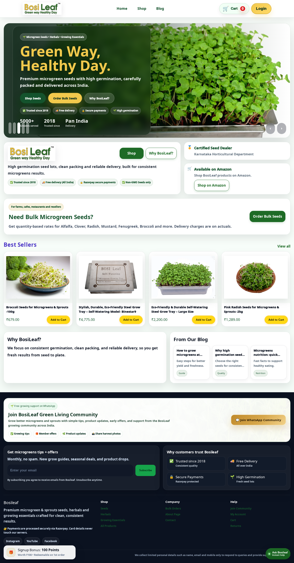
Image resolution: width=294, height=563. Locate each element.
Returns (235, 526)
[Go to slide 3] (18, 128)
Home (122, 8)
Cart (233, 520)
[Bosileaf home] (42, 8)
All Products (108, 526)
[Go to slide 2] (14, 128)
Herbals (106, 514)
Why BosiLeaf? (99, 98)
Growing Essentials (113, 520)
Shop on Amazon (212, 185)
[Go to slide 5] (27, 128)
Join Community (240, 508)
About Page (172, 514)
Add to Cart (58, 319)
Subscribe (145, 470)
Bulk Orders (173, 508)
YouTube (32, 541)
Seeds (104, 508)
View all (283, 246)
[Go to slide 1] (10, 128)
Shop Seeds (33, 98)
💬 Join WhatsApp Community (258, 420)
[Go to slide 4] (23, 128)
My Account (238, 514)
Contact (170, 520)
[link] (38, 288)
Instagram (13, 541)
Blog (160, 8)
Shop (141, 8)
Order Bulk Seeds (65, 98)
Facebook (51, 541)
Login (261, 8)
